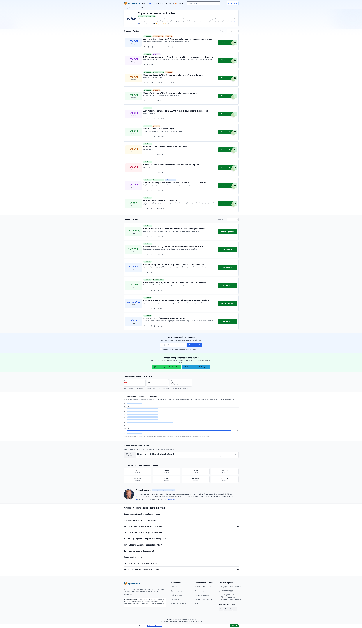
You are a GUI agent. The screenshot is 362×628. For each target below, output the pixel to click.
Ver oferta (226, 249)
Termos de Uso (200, 591)
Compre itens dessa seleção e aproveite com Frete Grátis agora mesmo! (174, 228)
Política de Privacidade (203, 587)
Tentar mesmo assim (228, 455)
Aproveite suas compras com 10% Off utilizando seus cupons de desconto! (175, 111)
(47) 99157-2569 (227, 591)
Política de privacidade (154, 626)
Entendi (234, 626)
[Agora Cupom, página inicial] (132, 3)
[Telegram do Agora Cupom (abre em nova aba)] (230, 609)
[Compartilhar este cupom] (155, 47)
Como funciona (176, 591)
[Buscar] (218, 3)
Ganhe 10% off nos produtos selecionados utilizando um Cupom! (171, 164)
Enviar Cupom (232, 3)
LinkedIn (172, 499)
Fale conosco (176, 599)
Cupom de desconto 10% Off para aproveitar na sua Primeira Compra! (173, 75)
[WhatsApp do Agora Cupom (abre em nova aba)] (235, 609)
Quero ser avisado (194, 345)
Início (125, 8)
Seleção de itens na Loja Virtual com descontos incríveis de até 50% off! (174, 246)
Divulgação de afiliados (203, 599)
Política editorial (176, 595)
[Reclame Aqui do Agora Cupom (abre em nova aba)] (225, 609)
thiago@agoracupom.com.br (231, 587)
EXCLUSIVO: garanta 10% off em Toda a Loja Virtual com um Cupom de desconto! (178, 57)
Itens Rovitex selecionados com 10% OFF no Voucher (166, 147)
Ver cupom (225, 42)
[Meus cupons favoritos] (223, 3)
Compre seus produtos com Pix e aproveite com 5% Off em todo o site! (173, 264)
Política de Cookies (202, 595)
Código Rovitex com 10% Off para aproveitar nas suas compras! (170, 93)
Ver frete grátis (226, 232)
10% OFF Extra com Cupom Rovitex (158, 129)
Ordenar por (222, 31)
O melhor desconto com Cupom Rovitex (160, 200)
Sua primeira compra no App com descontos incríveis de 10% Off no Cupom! (176, 182)
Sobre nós (174, 587)
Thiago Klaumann (143, 490)
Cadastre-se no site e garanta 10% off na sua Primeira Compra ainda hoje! (174, 282)
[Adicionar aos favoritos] (152, 47)
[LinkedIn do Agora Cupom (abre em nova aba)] (221, 609)
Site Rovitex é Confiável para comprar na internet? (164, 318)
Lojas (149, 3)
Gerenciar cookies (201, 603)
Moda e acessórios (134, 8)
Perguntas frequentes (178, 603)
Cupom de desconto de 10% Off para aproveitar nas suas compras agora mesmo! (178, 39)
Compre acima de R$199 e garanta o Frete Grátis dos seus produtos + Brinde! (176, 300)
